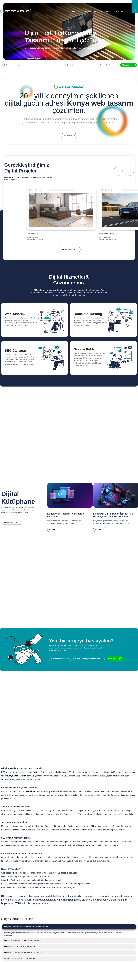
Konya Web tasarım (16, 776)
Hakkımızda (67, 136)
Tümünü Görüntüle (68, 249)
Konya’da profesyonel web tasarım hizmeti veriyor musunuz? (26, 927)
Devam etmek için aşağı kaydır (15, 65)
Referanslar (106, 12)
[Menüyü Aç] (135, 6)
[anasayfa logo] (15, 11)
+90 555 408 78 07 (59, 658)
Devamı (52, 529)
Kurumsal (76, 12)
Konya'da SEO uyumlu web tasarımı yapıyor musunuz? (24, 952)
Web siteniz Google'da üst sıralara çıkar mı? (20, 946)
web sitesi (30, 791)
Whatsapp (125, 65)
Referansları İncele (34, 59)
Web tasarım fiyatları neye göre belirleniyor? (20, 958)
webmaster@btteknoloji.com (107, 65)
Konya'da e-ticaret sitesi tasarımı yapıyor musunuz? (22, 940)
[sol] (118, 171)
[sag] (129, 171)
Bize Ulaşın (120, 12)
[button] (65, 65)
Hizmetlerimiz (90, 12)
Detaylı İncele (9, 333)
